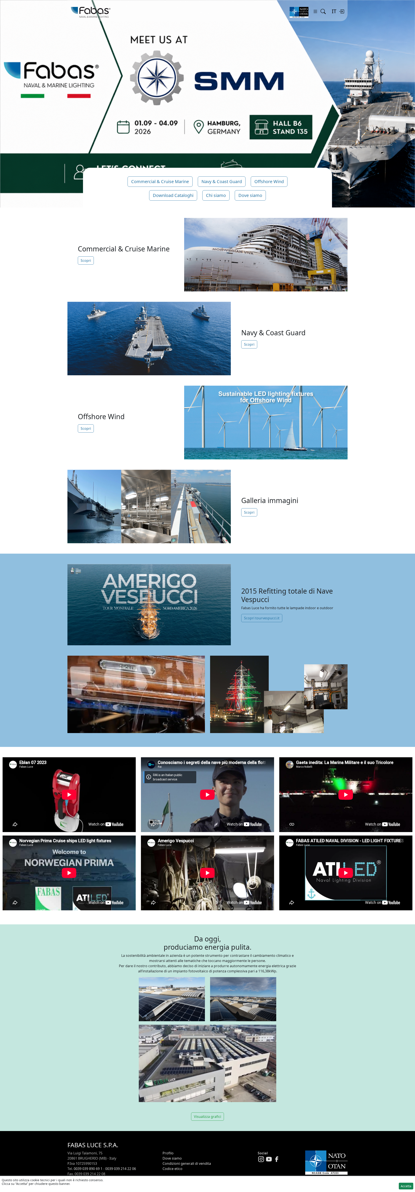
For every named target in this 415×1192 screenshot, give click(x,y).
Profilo (168, 1153)
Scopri (86, 260)
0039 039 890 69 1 (88, 1168)
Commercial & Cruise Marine (160, 181)
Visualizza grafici (207, 1116)
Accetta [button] (406, 1186)
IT (334, 11)
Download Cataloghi (173, 195)
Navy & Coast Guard (221, 181)
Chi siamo (216, 195)
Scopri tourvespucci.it (261, 618)
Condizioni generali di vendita (187, 1163)
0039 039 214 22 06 (120, 1168)
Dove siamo (250, 195)
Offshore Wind (269, 181)
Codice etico (172, 1168)
